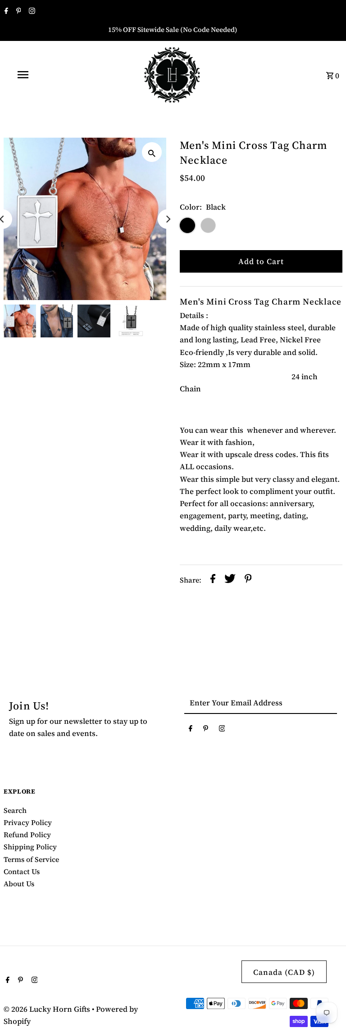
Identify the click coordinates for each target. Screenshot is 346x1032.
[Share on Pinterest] (248, 580)
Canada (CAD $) (284, 972)
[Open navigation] (39, 74)
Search (15, 810)
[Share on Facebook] (212, 580)
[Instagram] (31, 12)
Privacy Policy (28, 822)
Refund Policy (27, 834)
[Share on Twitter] (230, 580)
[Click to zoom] (152, 152)
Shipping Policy (30, 847)
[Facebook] (5, 12)
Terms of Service (31, 859)
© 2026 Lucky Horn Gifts (48, 1009)
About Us (19, 883)
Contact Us (22, 871)
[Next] (168, 219)
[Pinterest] (17, 12)
